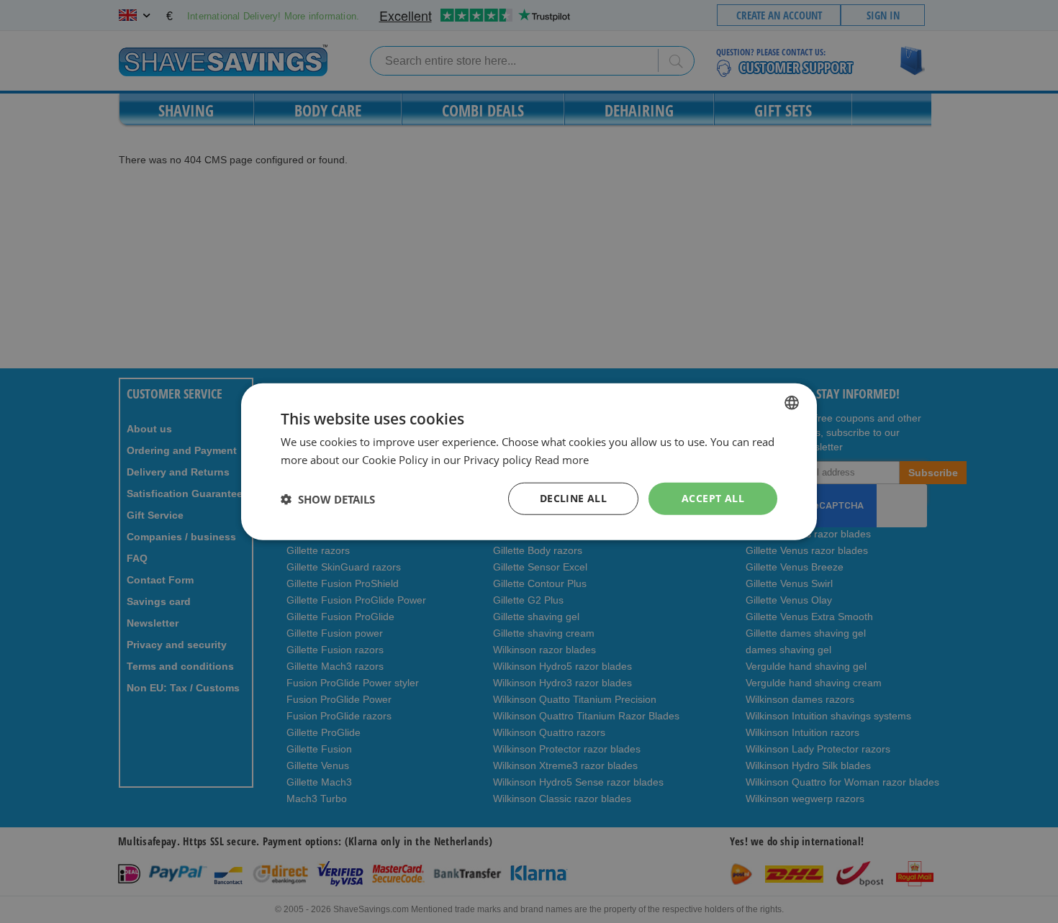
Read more (562, 459)
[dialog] (529, 461)
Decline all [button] (573, 498)
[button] (328, 498)
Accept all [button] (713, 498)
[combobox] (792, 402)
